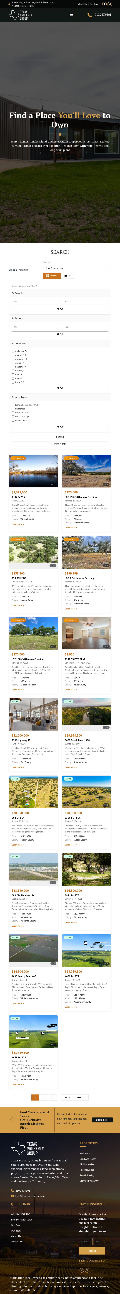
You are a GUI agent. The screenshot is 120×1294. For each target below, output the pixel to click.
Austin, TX (19, 363)
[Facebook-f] (104, 4)
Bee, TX (18, 374)
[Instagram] (110, 4)
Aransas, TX (20, 355)
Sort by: (46, 262)
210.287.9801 (103, 14)
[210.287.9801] (90, 15)
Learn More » (18, 524)
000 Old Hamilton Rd (23, 895)
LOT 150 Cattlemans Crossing (81, 497)
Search (60, 437)
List (70, 275)
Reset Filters (60, 444)
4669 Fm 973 (72, 976)
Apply (60, 309)
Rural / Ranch (21, 420)
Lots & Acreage (22, 416)
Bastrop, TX (20, 370)
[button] (71, 15)
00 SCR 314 (18, 817)
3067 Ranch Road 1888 (77, 740)
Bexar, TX (19, 382)
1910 (67, 1097)
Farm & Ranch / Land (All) (26, 405)
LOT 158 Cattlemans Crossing (28, 659)
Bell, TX (18, 378)
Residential (20, 408)
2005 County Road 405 (24, 976)
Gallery (53, 275)
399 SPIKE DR (19, 578)
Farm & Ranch (21, 412)
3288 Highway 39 (21, 740)
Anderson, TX (21, 351)
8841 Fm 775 (72, 895)
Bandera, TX (20, 366)
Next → (81, 1097)
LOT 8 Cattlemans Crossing (79, 578)
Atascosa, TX (21, 359)
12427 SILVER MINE (75, 659)
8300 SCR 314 (72, 817)
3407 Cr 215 (18, 497)
